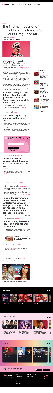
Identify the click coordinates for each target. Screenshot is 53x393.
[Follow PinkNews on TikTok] (44, 376)
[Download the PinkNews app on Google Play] (46, 370)
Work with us (13, 0)
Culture (20, 4)
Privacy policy (29, 376)
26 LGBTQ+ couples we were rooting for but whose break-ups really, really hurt (22, 238)
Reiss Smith (14, 37)
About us (18, 374)
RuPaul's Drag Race (11, 286)
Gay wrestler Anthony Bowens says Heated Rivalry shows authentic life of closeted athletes (24, 359)
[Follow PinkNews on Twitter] (39, 376)
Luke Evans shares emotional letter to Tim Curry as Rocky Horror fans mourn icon (9, 305)
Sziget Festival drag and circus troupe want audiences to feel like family (9, 358)
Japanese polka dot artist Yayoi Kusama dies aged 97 (40, 305)
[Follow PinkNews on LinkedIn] (42, 1)
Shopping (29, 4)
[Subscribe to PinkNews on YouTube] (47, 376)
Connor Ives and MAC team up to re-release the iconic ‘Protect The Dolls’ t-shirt (9, 332)
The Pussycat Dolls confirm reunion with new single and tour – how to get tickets (24, 332)
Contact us (18, 378)
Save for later (11, 39)
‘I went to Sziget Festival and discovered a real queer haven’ (40, 358)
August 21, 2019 (23, 107)
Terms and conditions (31, 374)
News (16, 4)
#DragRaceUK (7, 173)
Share (5, 39)
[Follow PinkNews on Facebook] (42, 376)
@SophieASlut (8, 248)
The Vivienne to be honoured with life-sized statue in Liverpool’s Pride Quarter (44, 109)
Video (34, 4)
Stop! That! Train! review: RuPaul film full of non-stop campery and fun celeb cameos (44, 94)
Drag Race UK (4, 286)
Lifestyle (24, 4)
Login (46, 0)
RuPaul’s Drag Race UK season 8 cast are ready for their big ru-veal (44, 101)
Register (50, 0)
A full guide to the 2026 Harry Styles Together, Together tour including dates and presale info (40, 332)
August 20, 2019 (17, 218)
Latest (13, 4)
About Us (2, 0)
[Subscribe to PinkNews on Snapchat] (42, 378)
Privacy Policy (12, 150)
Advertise (8, 0)
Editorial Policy (19, 376)
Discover (38, 4)
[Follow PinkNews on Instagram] (39, 378)
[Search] (50, 4)
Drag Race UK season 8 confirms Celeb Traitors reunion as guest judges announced (44, 76)
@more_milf (15, 248)
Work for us (18, 383)
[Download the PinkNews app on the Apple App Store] (39, 370)
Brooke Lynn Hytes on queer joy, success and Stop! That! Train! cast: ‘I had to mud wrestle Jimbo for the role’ (44, 85)
